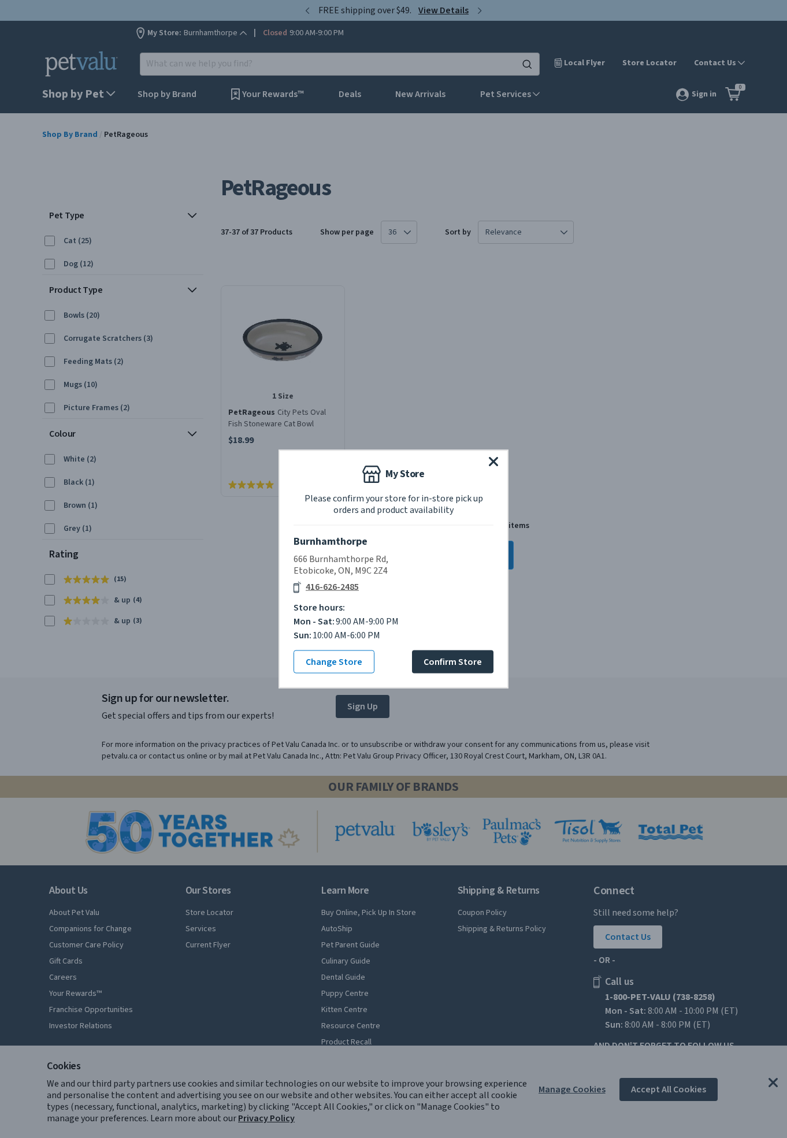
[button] (493, 461)
